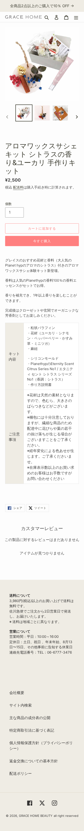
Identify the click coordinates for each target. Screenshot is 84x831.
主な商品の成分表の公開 (29, 717)
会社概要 (16, 692)
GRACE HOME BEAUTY (35, 816)
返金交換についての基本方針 (33, 761)
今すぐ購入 (42, 241)
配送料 (18, 187)
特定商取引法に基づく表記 (31, 730)
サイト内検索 (20, 705)
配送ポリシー (20, 773)
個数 (8, 204)
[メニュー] (76, 17)
